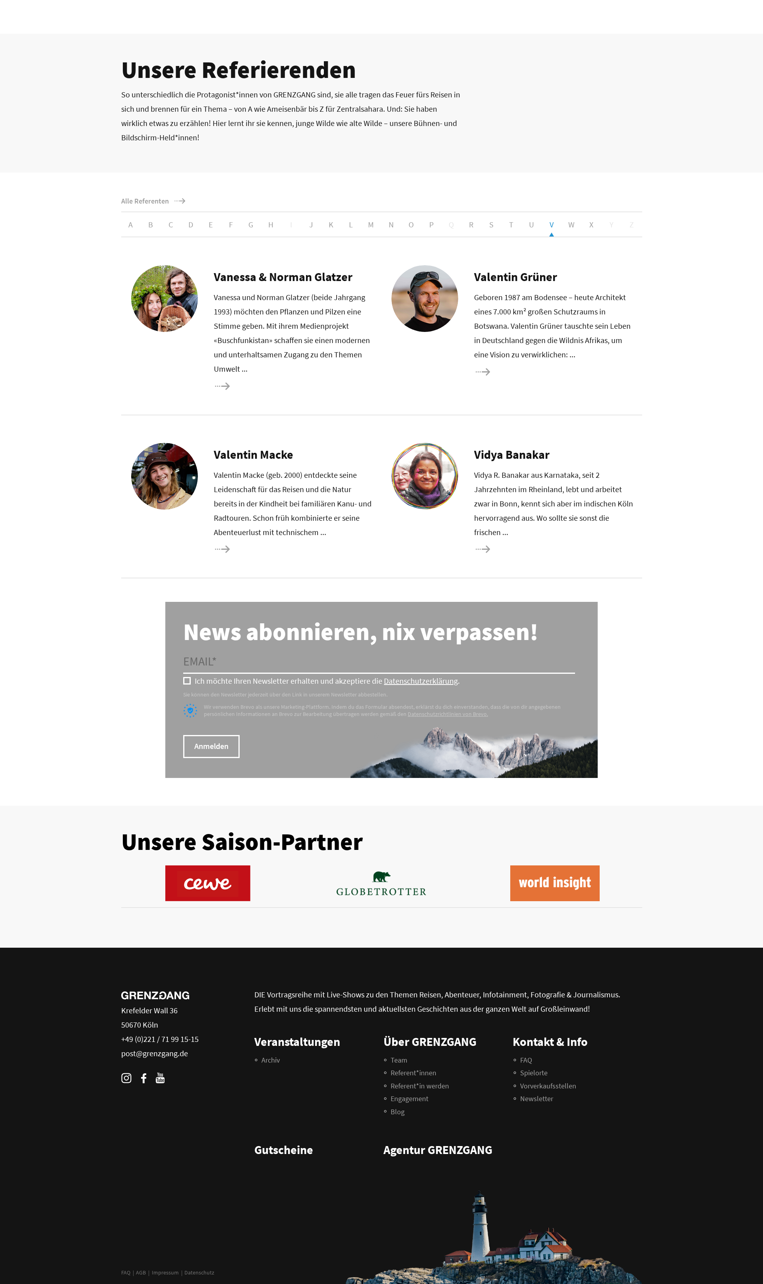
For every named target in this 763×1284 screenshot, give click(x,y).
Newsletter (536, 1098)
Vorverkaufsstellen (548, 1085)
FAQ (125, 1272)
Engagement (409, 1098)
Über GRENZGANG (429, 1041)
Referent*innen (413, 1072)
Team (399, 1060)
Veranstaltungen (297, 1041)
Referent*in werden (420, 1085)
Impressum (165, 1272)
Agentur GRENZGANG (437, 1149)
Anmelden (211, 746)
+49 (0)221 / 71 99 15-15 (160, 1039)
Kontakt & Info (550, 1041)
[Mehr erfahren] (248, 386)
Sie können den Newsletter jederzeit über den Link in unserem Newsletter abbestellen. (285, 694)
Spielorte (534, 1072)
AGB (141, 1272)
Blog (398, 1111)
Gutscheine (283, 1149)
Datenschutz (199, 1272)
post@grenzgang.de (154, 1053)
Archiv (270, 1060)
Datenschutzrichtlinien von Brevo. (448, 714)
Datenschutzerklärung (421, 681)
